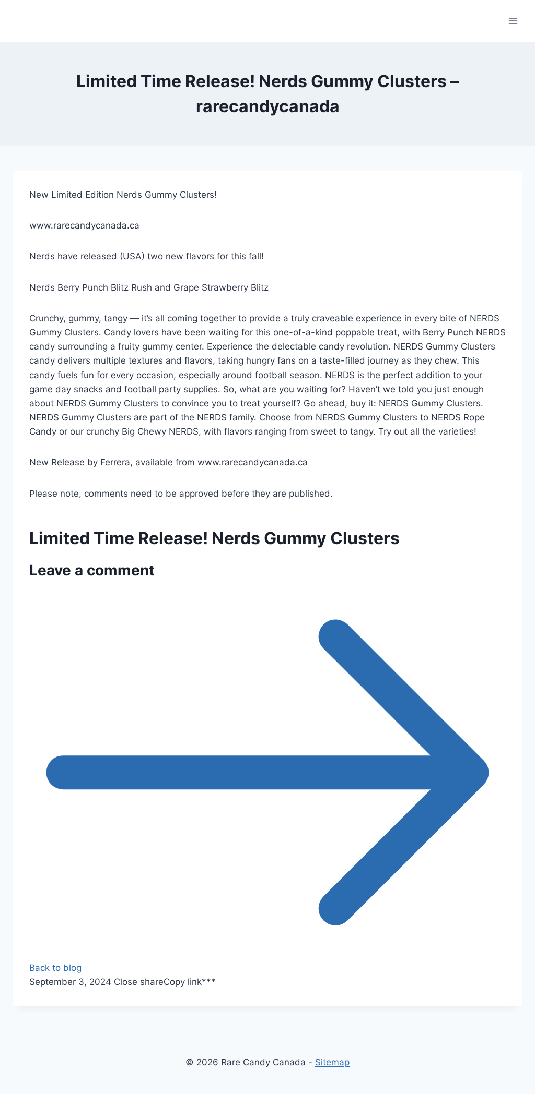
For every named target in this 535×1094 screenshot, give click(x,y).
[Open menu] (512, 21)
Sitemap (332, 1062)
